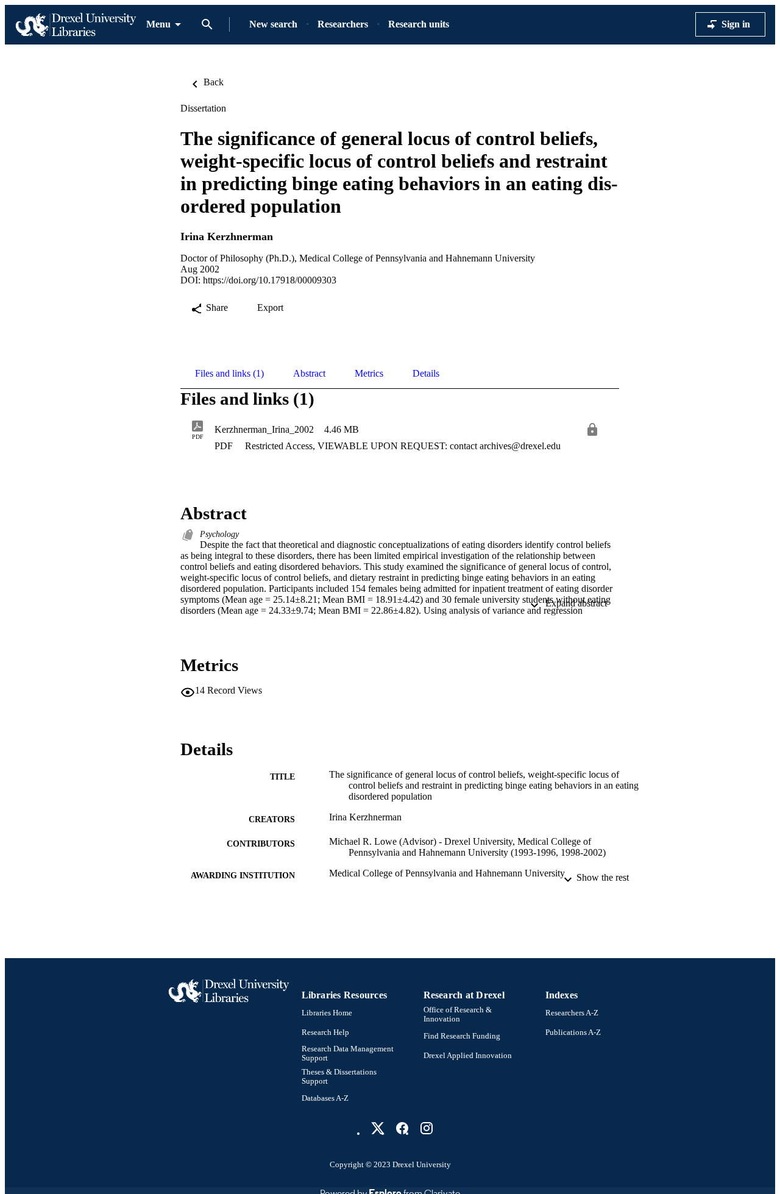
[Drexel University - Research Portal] (75, 24)
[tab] (229, 373)
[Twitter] (378, 1128)
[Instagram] (426, 1128)
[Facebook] (402, 1128)
